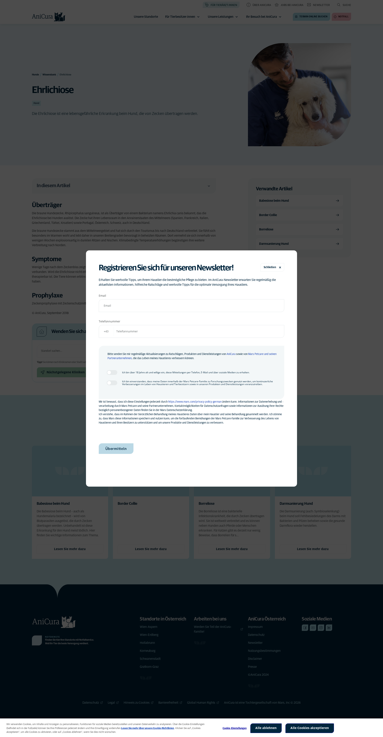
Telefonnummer (109, 321)
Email (102, 295)
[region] (191, 727)
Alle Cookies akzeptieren (309, 728)
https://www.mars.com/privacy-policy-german (195, 401)
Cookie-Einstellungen (235, 728)
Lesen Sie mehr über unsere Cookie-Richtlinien (147, 728)
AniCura (231, 354)
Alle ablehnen (266, 728)
